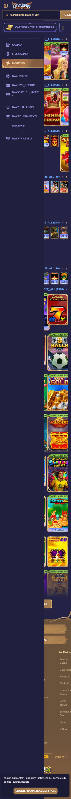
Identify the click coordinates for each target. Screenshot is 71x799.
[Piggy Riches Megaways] (64, 233)
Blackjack (65, 683)
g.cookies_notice (35, 778)
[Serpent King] (45, 233)
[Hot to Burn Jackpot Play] (64, 49)
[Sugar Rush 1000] (45, 187)
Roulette (64, 676)
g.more (59, 757)
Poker (63, 722)
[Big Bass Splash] (64, 187)
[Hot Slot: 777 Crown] (55, 141)
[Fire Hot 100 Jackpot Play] (64, 278)
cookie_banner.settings (16, 781)
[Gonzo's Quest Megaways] (55, 233)
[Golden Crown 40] (57, 551)
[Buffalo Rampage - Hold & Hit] (55, 95)
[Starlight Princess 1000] (55, 187)
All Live (64, 729)
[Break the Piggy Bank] (45, 141)
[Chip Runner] (57, 309)
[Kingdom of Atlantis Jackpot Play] (45, 278)
